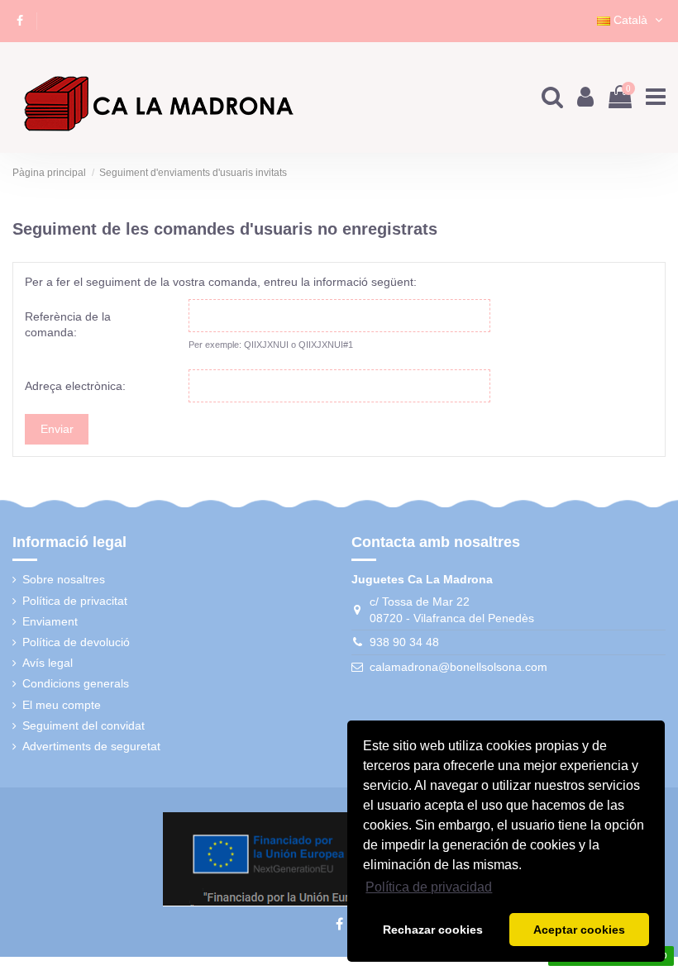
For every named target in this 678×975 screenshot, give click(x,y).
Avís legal (47, 662)
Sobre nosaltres (63, 579)
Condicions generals (75, 683)
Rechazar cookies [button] (433, 929)
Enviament (50, 621)
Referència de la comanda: (68, 325)
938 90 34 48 (404, 642)
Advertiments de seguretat (91, 746)
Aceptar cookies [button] (579, 929)
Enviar (57, 428)
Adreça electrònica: (75, 385)
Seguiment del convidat (83, 725)
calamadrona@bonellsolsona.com (458, 666)
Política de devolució (76, 642)
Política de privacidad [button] (428, 887)
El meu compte (61, 704)
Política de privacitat (74, 600)
